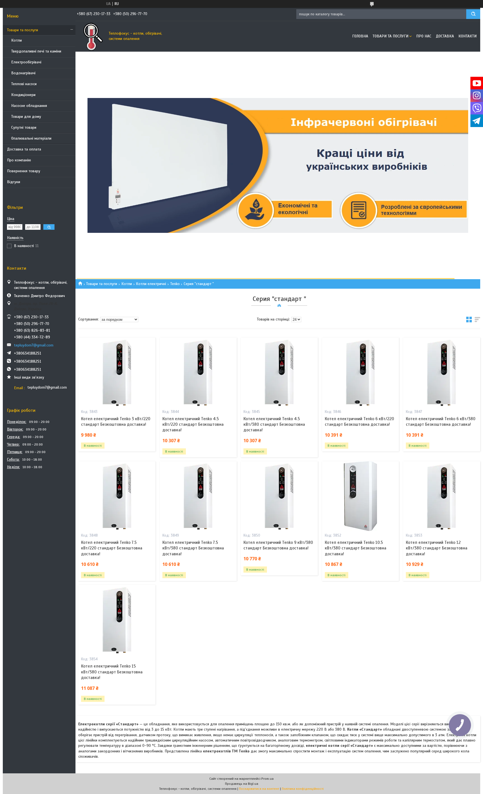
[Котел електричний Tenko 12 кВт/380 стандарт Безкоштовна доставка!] (441, 496)
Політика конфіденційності (303, 789)
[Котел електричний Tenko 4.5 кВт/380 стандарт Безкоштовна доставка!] (279, 372)
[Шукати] (473, 14)
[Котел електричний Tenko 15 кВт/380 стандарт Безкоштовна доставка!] (116, 620)
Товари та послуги (22, 30)
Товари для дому (26, 116)
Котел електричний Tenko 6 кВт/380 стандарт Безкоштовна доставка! (440, 421)
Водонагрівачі (23, 73)
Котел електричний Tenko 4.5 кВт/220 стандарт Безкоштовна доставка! (193, 424)
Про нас (423, 36)
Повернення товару (23, 171)
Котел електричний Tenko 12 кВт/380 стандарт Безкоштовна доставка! (436, 548)
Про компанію (19, 160)
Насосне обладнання (29, 105)
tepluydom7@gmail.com (33, 345)
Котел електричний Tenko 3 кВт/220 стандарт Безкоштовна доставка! (115, 421)
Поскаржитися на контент (259, 789)
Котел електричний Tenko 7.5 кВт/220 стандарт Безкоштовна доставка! (111, 548)
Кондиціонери (23, 94)
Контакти (467, 36)
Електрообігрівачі (26, 62)
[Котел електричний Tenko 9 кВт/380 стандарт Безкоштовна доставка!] (279, 496)
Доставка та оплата (24, 149)
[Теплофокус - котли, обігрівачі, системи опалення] (91, 36)
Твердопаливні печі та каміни (36, 51)
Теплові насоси (24, 84)
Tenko (175, 283)
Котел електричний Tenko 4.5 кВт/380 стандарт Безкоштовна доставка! (274, 424)
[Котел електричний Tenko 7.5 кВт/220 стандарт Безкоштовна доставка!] (116, 496)
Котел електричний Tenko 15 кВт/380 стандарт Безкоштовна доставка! (112, 672)
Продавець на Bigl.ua (241, 784)
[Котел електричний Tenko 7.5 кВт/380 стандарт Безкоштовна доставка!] (198, 496)
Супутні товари (23, 127)
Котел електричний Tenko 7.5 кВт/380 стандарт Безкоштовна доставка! (193, 548)
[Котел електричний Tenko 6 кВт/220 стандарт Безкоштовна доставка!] (360, 372)
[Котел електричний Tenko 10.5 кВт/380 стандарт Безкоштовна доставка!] (360, 496)
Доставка (445, 36)
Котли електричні (151, 283)
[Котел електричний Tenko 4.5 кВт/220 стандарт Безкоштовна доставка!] (198, 372)
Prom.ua (267, 779)
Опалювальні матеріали (31, 138)
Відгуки (13, 182)
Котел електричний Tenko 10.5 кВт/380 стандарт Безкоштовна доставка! (355, 548)
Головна (360, 36)
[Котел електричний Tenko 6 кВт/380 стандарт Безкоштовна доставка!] (441, 372)
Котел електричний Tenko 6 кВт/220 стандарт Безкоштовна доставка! (359, 421)
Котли (16, 40)
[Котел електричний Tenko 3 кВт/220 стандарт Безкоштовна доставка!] (116, 372)
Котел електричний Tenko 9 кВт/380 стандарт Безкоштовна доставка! (278, 545)
